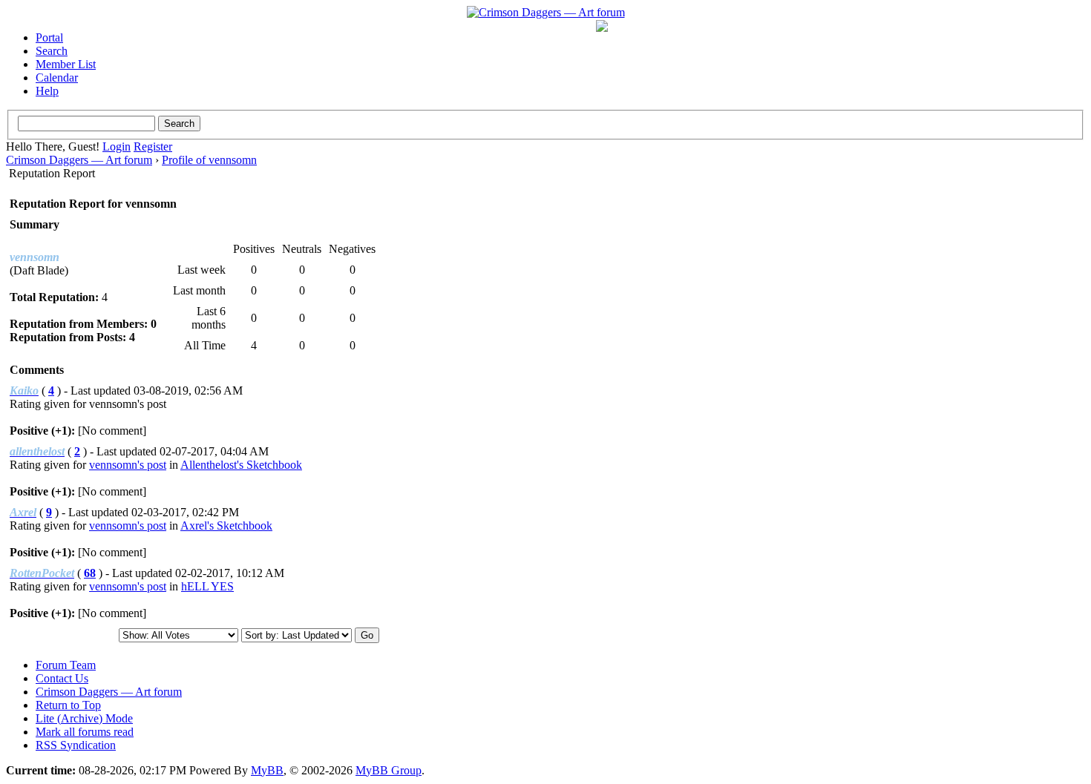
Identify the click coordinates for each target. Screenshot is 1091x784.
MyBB (267, 770)
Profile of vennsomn (209, 160)
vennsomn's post (127, 464)
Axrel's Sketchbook (226, 525)
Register (153, 146)
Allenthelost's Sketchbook (241, 464)
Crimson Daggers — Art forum (79, 160)
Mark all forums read (85, 731)
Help (47, 91)
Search (52, 51)
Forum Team (66, 665)
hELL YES (207, 586)
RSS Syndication (76, 745)
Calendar (57, 77)
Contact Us (62, 678)
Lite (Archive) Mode (84, 718)
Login (116, 146)
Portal (49, 37)
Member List (66, 64)
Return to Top (68, 705)
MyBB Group (389, 770)
